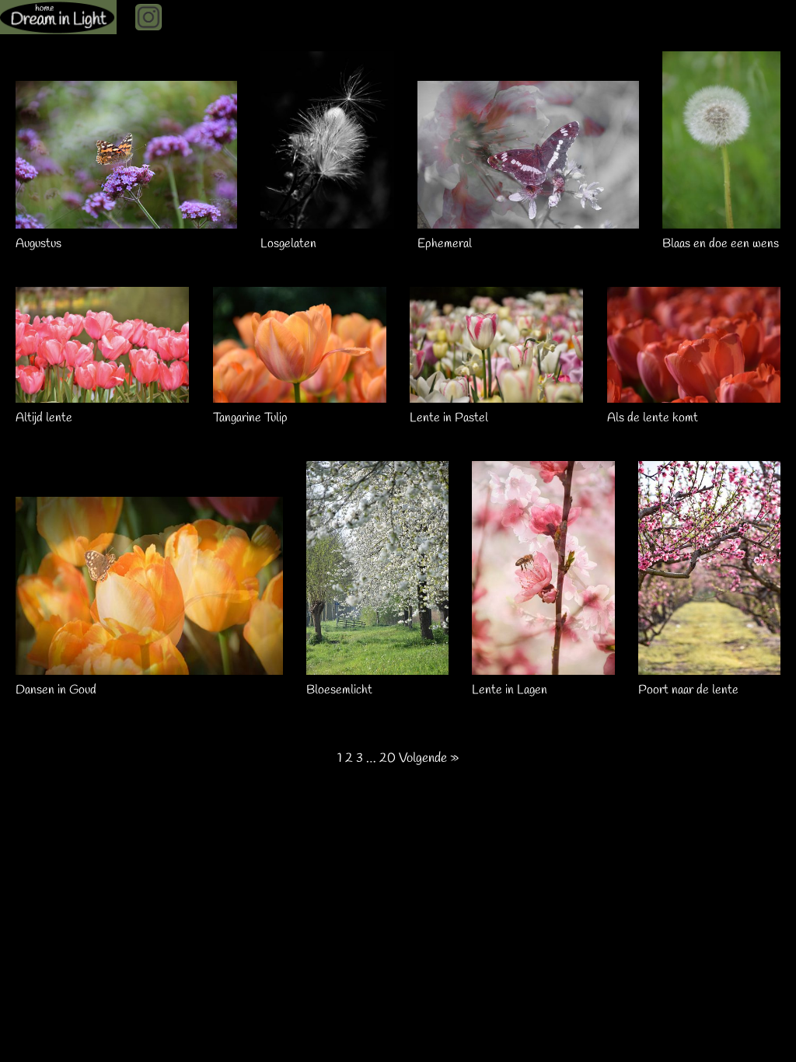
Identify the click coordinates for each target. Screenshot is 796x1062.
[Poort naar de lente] (709, 667)
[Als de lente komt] (693, 394)
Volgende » (429, 758)
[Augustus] (126, 220)
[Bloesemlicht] (377, 667)
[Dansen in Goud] (149, 667)
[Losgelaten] (326, 220)
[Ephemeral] (528, 220)
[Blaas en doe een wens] (721, 220)
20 (387, 758)
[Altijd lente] (102, 394)
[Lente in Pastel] (496, 394)
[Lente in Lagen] (543, 667)
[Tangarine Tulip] (299, 394)
